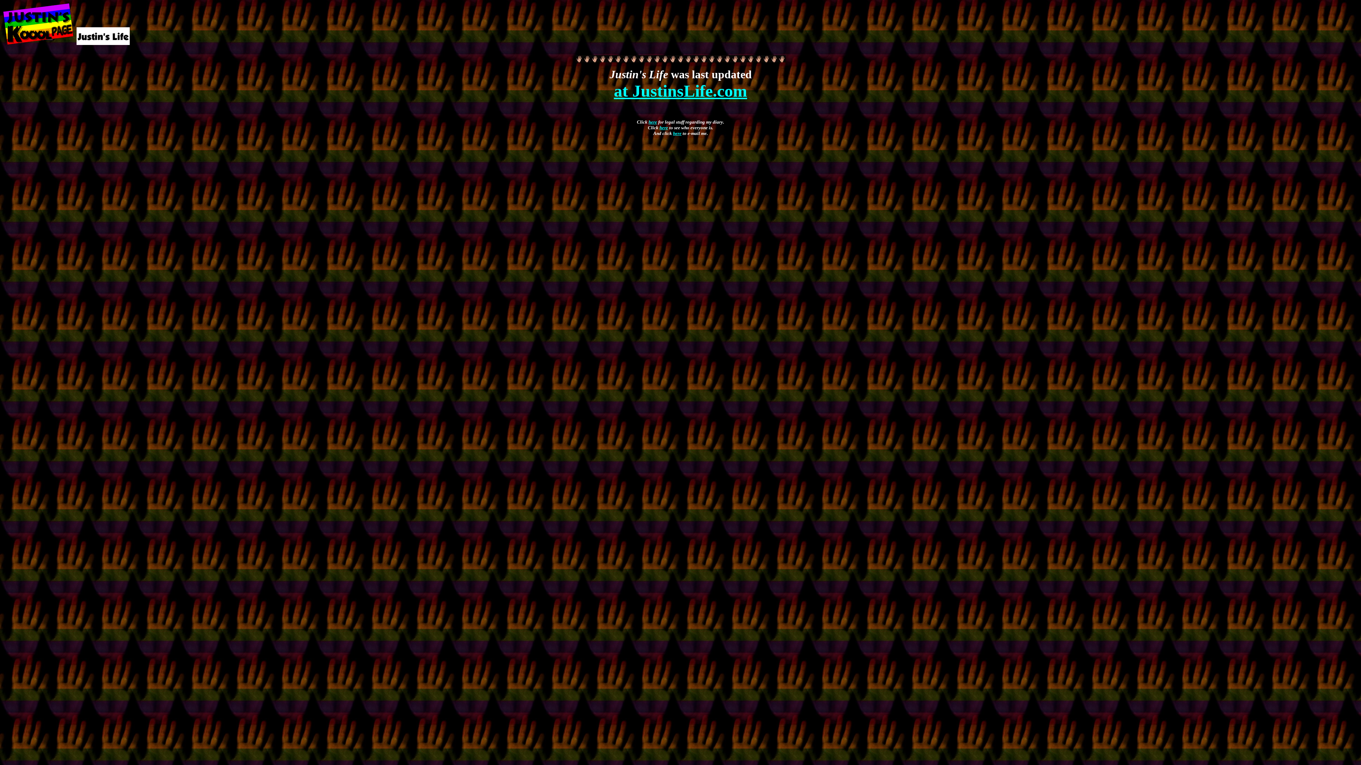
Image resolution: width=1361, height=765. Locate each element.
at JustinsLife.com (680, 90)
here (653, 122)
